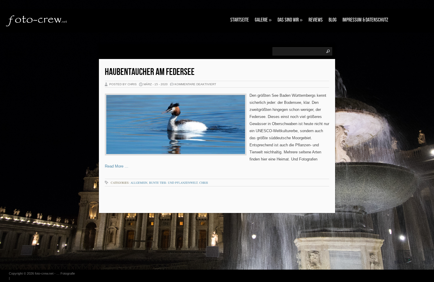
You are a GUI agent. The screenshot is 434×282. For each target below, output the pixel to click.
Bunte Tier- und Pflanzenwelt (173, 183)
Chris (203, 183)
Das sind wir (290, 20)
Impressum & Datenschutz (365, 20)
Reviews (316, 20)
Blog (333, 20)
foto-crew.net (44, 273)
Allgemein (138, 183)
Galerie (263, 20)
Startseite (239, 20)
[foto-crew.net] (37, 20)
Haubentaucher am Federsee (150, 72)
